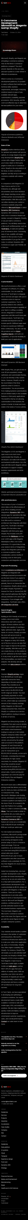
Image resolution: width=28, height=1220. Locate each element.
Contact (3, 1136)
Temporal (4, 1156)
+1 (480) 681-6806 (7, 1104)
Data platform (5, 1147)
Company (4, 1130)
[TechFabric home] (6, 3)
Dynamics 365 (5, 1165)
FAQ (2, 1133)
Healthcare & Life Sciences (9, 1188)
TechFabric (4, 32)
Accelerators (5, 1124)
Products (4, 1118)
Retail (3, 1185)
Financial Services (7, 1176)
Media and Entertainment (9, 1179)
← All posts (5, 11)
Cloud (3, 1153)
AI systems (4, 1150)
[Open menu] (25, 3)
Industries (4, 1121)
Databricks (4, 1112)
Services (4, 1115)
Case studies (5, 1127)
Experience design (7, 1159)
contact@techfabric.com (9, 1101)
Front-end (4, 1162)
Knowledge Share (6, 16)
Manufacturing (5, 1182)
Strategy (4, 1168)
